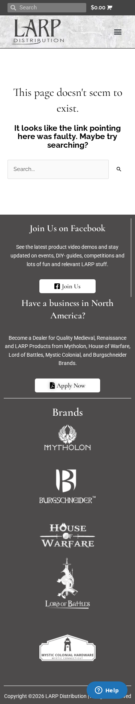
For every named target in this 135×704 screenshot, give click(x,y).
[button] (117, 32)
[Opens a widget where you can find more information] (107, 690)
